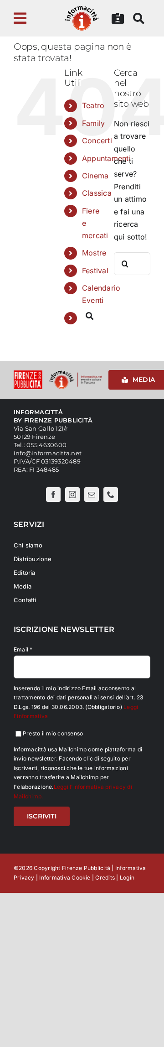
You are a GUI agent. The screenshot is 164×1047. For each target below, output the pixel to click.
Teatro (93, 105)
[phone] (110, 494)
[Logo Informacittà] (81, 8)
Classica (97, 193)
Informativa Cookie (64, 877)
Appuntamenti (106, 158)
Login (127, 877)
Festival (95, 270)
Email (23, 649)
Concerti (97, 140)
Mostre (94, 252)
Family (93, 123)
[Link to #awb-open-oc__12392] (30, 18)
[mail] (91, 494)
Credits (105, 877)
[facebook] (53, 494)
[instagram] (72, 494)
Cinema (95, 175)
